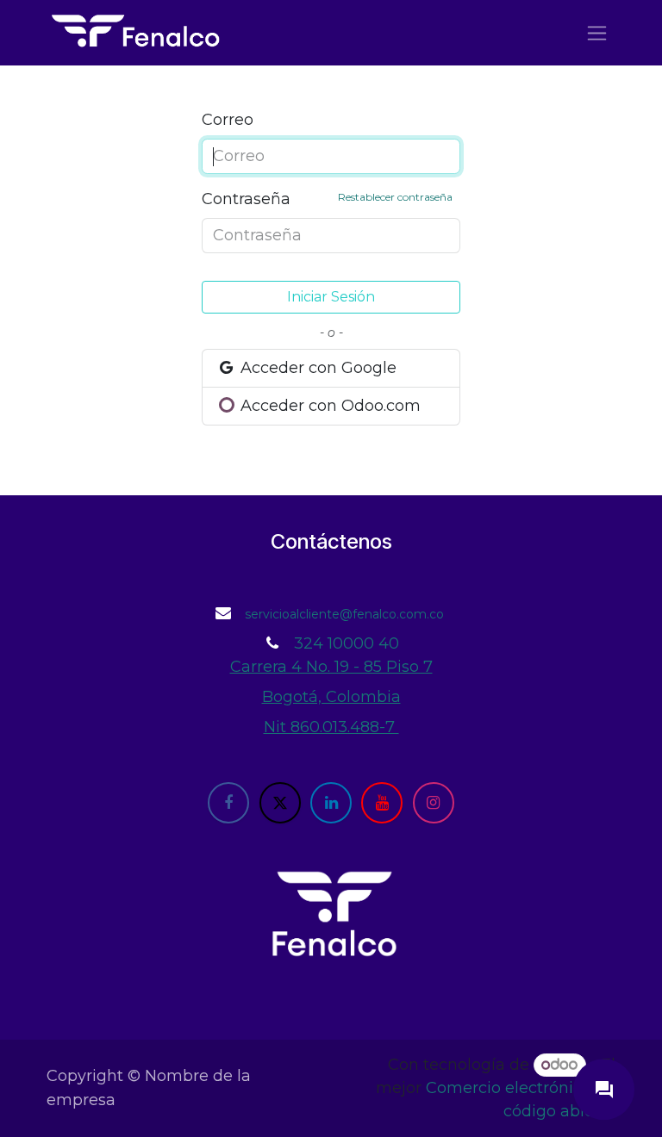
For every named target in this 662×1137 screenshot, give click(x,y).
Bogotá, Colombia (331, 696)
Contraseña (327, 199)
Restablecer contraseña (395, 196)
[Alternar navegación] (596, 33)
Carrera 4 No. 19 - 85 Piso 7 (331, 666)
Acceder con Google (316, 367)
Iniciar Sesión (331, 297)
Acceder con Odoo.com (328, 405)
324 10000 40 (346, 643)
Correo (227, 119)
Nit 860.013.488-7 (331, 727)
